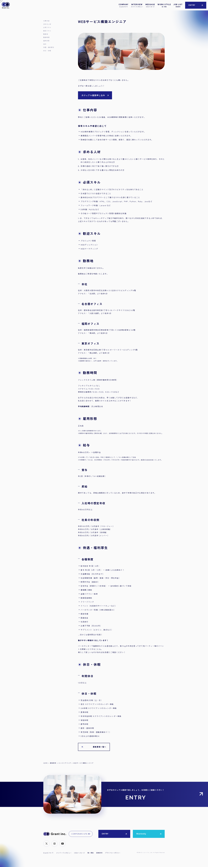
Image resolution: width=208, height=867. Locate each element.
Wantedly (141, 834)
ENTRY (192, 5)
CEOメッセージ (79, 853)
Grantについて (48, 853)
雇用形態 (46, 41)
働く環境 (91, 853)
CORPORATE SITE (79, 833)
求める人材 (47, 24)
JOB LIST (178, 5)
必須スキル (47, 27)
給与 (44, 44)
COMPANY (123, 5)
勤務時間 (46, 37)
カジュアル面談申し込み (93, 95)
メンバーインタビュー (64, 853)
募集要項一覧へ (99, 746)
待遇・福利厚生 (48, 47)
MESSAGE (150, 5)
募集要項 (99, 853)
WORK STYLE (164, 5)
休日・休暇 (47, 51)
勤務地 (45, 34)
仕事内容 (46, 21)
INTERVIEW (137, 5)
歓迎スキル (47, 31)
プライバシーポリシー (113, 853)
